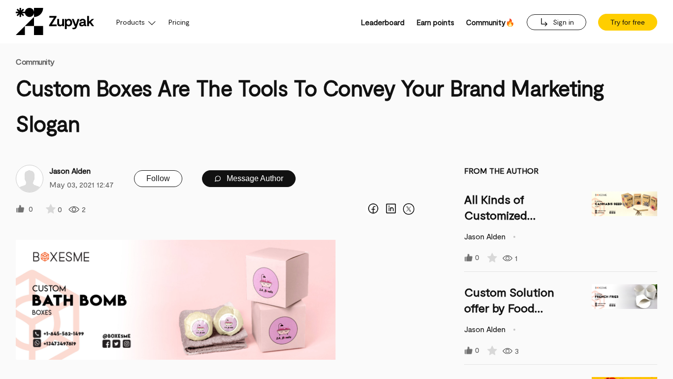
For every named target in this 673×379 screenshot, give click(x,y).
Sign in (562, 22)
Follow (158, 178)
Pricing (179, 22)
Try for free (627, 22)
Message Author (254, 178)
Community (35, 61)
